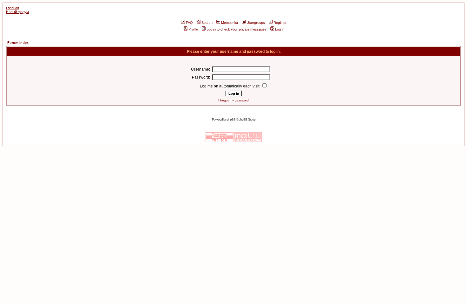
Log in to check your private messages (236, 29)
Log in (279, 29)
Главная (12, 8)
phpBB (231, 119)
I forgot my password (233, 100)
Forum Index (18, 43)
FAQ (189, 22)
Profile (193, 29)
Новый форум (17, 12)
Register (280, 22)
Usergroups (256, 22)
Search (207, 22)
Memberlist (229, 22)
